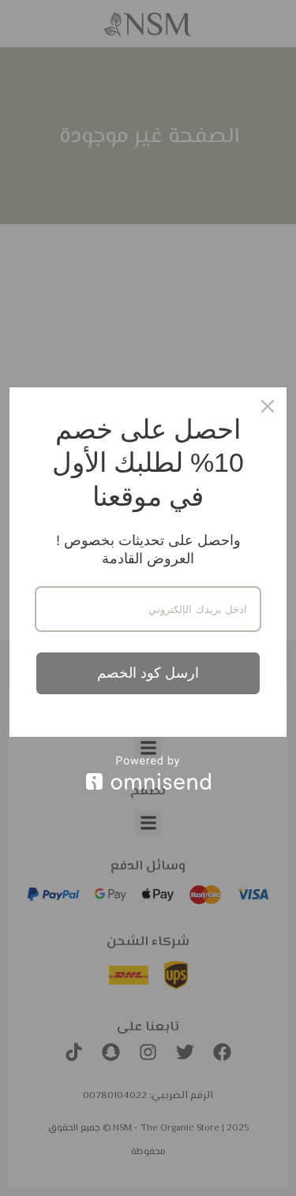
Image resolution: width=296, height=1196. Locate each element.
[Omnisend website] (148, 773)
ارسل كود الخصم (148, 673)
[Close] (268, 406)
